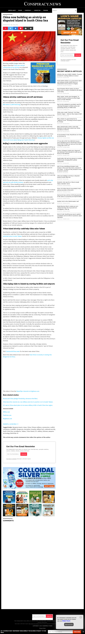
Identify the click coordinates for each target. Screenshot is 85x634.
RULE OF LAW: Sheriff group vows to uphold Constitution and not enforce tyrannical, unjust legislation (69, 216)
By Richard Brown (67, 185)
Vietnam (45, 431)
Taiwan (24, 431)
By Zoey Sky (65, 179)
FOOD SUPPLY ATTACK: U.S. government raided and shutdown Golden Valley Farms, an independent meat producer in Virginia (69, 82)
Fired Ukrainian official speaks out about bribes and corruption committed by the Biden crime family (69, 90)
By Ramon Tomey (66, 191)
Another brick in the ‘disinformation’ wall (68, 201)
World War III (14, 433)
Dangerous (20, 429)
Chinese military (36, 427)
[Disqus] (29, 544)
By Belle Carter (66, 109)
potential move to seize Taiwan (12, 236)
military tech (40, 429)
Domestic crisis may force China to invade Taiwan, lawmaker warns (68, 183)
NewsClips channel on (28, 391)
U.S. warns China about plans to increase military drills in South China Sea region (27, 405)
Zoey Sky (15, 25)
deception (27, 429)
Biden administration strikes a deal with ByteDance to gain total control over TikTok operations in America (68, 128)
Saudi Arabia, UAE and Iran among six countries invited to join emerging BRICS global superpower (69, 160)
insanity (33, 429)
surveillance (12, 10)
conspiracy (28, 10)
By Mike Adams (66, 147)
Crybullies (13, 429)
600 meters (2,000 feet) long (11, 104)
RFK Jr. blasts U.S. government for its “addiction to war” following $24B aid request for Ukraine (69, 120)
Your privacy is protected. (11, 458)
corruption (37, 10)
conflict (52, 427)
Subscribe (77, 632)
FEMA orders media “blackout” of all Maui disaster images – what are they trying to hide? (69, 113)
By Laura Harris (66, 123)
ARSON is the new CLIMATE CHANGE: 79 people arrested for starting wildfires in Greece (69, 75)
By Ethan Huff (66, 77)
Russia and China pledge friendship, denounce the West (20, 398)
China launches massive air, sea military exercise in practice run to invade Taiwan (28, 402)
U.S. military (38, 431)
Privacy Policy (42, 628)
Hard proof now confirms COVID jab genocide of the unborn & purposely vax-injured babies (69, 195)
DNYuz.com (6, 412)
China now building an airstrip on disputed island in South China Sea (68, 176)
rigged (20, 10)
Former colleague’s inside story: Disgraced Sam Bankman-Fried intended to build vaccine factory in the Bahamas (69, 152)
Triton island (30, 431)
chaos (25, 427)
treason (45, 10)
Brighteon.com (7, 418)
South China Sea (8, 431)
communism (45, 427)
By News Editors (66, 138)
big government (17, 427)
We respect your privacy (34, 623)
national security (50, 429)
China (29, 427)
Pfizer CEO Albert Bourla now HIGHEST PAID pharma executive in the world (69, 189)
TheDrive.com (7, 415)
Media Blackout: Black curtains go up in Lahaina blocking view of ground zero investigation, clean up (67, 208)
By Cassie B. (65, 172)
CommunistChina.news (13, 351)
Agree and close (69, 624)
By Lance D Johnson (67, 85)
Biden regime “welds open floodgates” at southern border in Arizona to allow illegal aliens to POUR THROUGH (68, 98)
